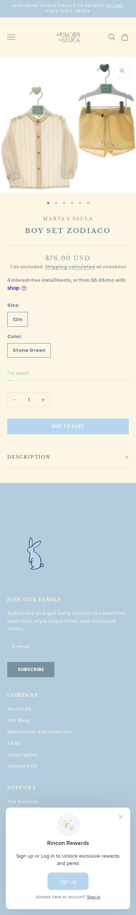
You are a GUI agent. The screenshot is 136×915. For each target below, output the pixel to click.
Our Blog (18, 720)
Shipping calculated (70, 267)
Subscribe (31, 669)
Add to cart (68, 426)
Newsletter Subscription (39, 731)
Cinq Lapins (22, 754)
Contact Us (22, 765)
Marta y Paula (68, 218)
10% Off (114, 6)
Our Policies (22, 801)
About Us (19, 708)
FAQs (14, 743)
